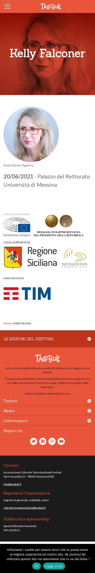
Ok (37, 566)
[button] (89, 341)
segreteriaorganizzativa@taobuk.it (24, 507)
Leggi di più (54, 566)
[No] (89, 558)
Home (7, 323)
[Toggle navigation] (9, 6)
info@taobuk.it (12, 484)
